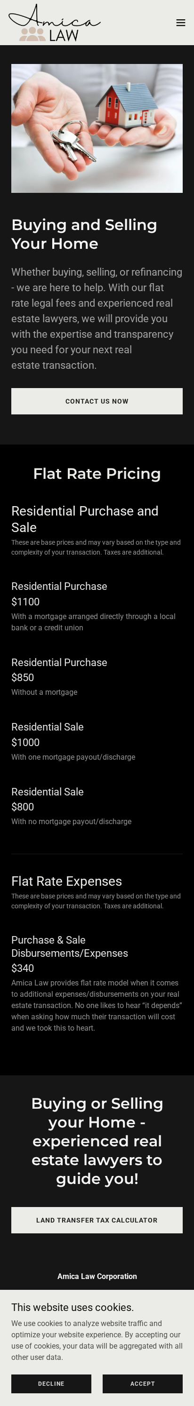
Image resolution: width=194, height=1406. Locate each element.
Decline (51, 1383)
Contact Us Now (97, 401)
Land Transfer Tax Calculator (97, 1220)
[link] (55, 22)
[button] (180, 22)
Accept (142, 1383)
